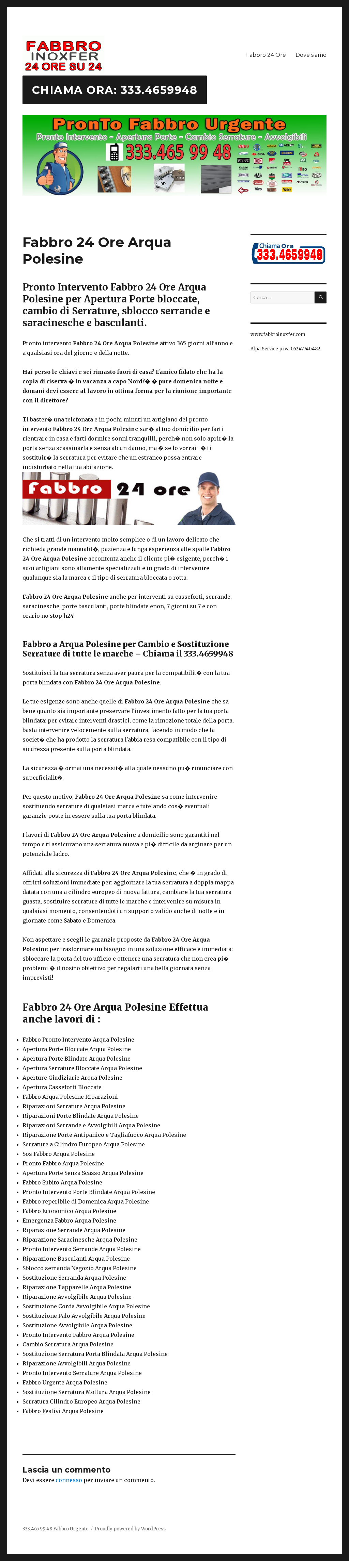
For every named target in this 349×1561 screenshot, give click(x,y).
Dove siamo (311, 55)
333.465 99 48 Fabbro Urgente (55, 1529)
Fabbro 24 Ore (266, 55)
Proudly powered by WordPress (130, 1529)
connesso (69, 1480)
